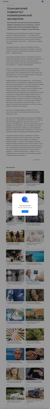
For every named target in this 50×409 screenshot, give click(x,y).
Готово (25, 211)
